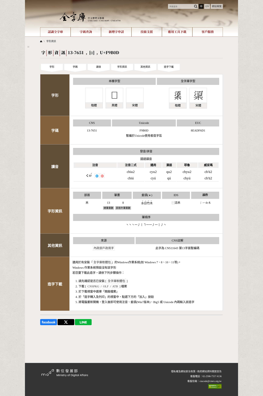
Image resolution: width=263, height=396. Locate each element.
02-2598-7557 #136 (212, 376)
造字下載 (169, 67)
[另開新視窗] (48, 322)
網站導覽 (217, 6)
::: (26, 1)
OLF (106, 286)
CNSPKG (93, 286)
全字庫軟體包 (102, 262)
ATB (115, 286)
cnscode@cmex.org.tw (211, 381)
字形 (51, 67)
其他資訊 (145, 67)
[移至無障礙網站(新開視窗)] (215, 386)
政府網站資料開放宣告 (209, 371)
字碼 (75, 67)
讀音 (98, 67)
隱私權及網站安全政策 (183, 371)
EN (207, 6)
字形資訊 (51, 41)
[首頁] (90, 16)
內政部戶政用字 (104, 248)
